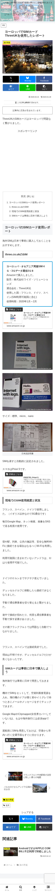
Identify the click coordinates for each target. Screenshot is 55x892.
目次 (23, 196)
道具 (7, 805)
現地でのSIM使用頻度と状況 (25, 211)
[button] (44, 87)
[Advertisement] (27, 160)
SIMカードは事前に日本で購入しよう (30, 215)
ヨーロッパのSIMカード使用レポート (27, 202)
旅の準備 (9, 800)
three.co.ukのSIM (20, 207)
